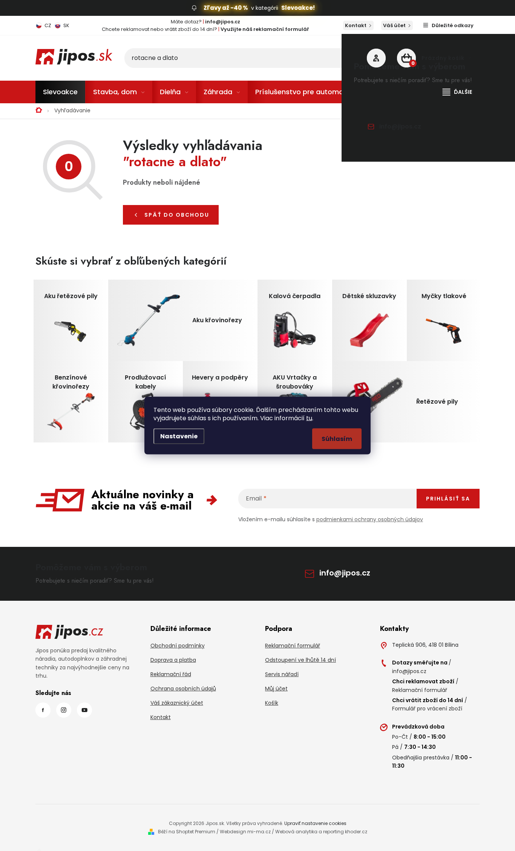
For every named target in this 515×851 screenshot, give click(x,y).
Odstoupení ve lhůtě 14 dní (300, 660)
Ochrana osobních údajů (183, 688)
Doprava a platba (173, 660)
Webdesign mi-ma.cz (245, 831)
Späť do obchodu (176, 215)
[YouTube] (84, 710)
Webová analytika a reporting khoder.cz (321, 831)
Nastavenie (179, 436)
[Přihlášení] (376, 58)
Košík (271, 703)
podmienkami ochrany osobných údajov (369, 519)
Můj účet (276, 688)
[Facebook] (43, 710)
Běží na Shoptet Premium (186, 831)
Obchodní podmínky (177, 645)
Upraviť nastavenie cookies (315, 823)
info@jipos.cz (400, 126)
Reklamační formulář (292, 645)
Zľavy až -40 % (226, 8)
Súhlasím (337, 439)
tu (309, 418)
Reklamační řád (170, 674)
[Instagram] (63, 710)
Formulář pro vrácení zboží (427, 708)
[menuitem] (60, 92)
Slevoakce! (298, 8)
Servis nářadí (282, 674)
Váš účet (394, 25)
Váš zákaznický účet (176, 703)
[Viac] (457, 92)
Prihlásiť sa (448, 498)
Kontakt (355, 25)
